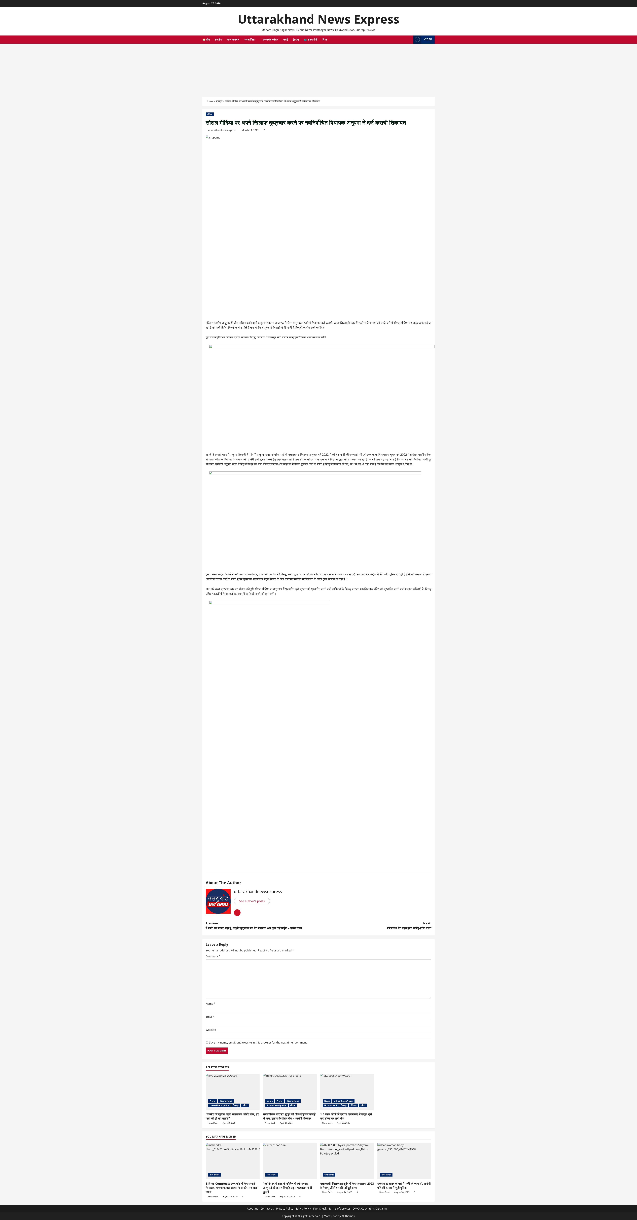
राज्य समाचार (233, 39)
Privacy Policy (284, 1208)
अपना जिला (249, 39)
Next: (409, 925)
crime (270, 1100)
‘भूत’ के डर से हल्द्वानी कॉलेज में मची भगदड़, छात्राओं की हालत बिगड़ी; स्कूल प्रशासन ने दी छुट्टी (287, 1188)
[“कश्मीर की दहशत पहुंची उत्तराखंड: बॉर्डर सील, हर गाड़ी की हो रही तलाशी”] (233, 1092)
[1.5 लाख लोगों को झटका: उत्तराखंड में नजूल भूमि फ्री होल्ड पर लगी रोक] (347, 1092)
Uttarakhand (225, 1100)
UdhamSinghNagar (343, 1100)
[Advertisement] (318, 68)
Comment (213, 956)
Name (210, 1004)
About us (252, 1208)
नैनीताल (353, 1105)
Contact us (267, 1208)
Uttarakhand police (219, 1105)
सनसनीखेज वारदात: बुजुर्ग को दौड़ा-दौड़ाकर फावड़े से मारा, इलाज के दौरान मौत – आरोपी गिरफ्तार (289, 1116)
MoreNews (330, 1216)
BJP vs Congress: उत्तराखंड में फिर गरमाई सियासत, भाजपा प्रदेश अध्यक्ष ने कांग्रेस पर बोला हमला (231, 1188)
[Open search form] (410, 39)
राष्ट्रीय (218, 39)
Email (210, 1016)
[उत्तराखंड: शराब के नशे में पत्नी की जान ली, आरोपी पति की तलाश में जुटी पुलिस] (404, 1161)
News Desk (213, 1122)
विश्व (324, 39)
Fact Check (319, 1208)
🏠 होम (206, 39)
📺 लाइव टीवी (311, 39)
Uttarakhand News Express (318, 19)
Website (211, 1030)
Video (428, 39)
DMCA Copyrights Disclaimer (371, 1208)
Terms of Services (340, 1208)
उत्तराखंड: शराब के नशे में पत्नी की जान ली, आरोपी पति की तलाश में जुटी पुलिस (404, 1186)
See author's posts (252, 901)
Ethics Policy (303, 1208)
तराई (285, 39)
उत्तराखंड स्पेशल (270, 39)
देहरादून (236, 1105)
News (212, 1100)
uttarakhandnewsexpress (222, 130)
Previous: (254, 925)
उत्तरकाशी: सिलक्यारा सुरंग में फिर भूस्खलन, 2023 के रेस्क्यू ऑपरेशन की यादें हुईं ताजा (347, 1186)
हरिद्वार (209, 114)
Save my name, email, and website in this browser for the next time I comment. (258, 1042)
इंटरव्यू (296, 39)
